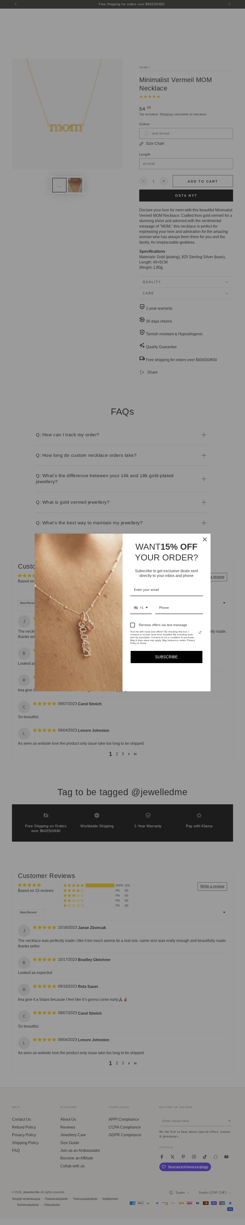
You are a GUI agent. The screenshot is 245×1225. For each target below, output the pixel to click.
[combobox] (141, 608)
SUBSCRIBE (166, 657)
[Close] (205, 539)
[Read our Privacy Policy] (200, 632)
